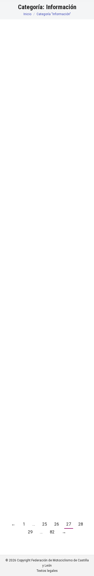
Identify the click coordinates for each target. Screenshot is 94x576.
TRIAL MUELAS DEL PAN (39, 437)
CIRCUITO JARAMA (34, 411)
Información (20, 65)
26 (56, 524)
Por (39, 65)
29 (30, 532)
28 (80, 524)
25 (44, 524)
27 (68, 524)
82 (52, 532)
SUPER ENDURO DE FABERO (43, 106)
